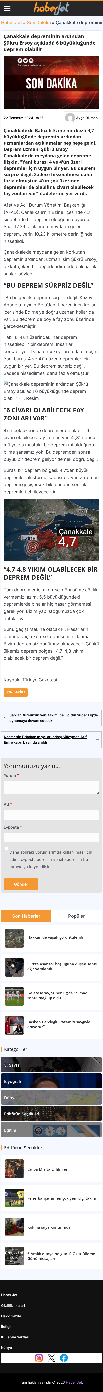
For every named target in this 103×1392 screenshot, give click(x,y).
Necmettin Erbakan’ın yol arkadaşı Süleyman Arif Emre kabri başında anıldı (45, 739)
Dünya (10, 1097)
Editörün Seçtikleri (21, 1113)
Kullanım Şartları (15, 1337)
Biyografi (12, 1081)
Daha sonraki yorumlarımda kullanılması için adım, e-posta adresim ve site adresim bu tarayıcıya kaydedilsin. (51, 859)
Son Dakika (39, 22)
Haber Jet (11, 22)
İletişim (7, 1326)
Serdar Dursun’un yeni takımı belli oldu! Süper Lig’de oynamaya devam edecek (54, 718)
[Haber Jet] (51, 9)
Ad (8, 804)
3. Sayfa (12, 1065)
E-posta (13, 827)
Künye (6, 1347)
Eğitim (10, 1130)
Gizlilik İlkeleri (13, 1305)
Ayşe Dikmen (87, 118)
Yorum (11, 775)
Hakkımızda (11, 1316)
